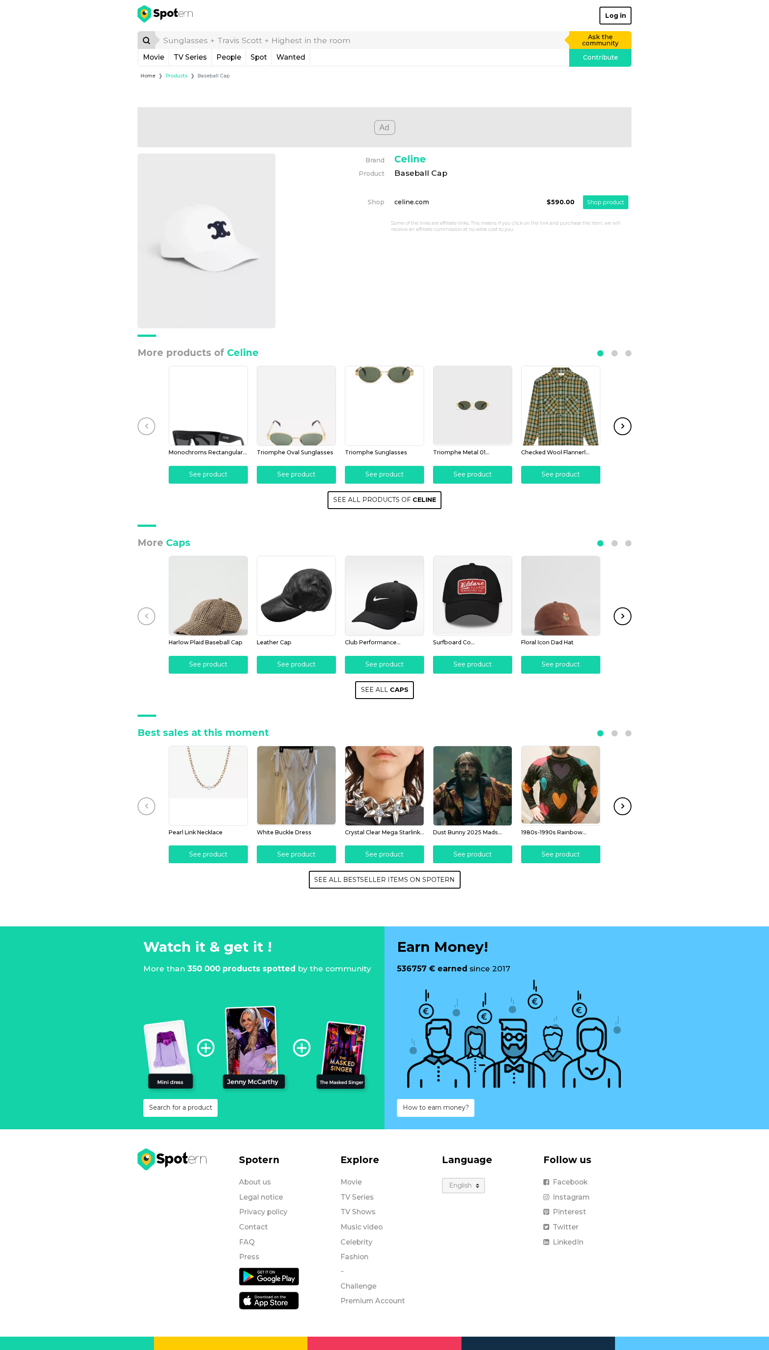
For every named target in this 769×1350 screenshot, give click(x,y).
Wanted (290, 57)
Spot (259, 57)
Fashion (354, 1257)
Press (249, 1257)
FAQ (247, 1242)
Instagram (571, 1197)
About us (255, 1182)
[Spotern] (166, 15)
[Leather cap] (296, 596)
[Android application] (269, 1276)
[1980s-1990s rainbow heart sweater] (560, 786)
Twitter (566, 1227)
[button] (600, 353)
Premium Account (372, 1301)
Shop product (605, 202)
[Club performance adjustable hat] (384, 596)
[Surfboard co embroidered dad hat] (472, 596)
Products (176, 76)
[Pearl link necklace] (208, 786)
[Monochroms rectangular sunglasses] (208, 406)
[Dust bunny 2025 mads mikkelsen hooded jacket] (472, 786)
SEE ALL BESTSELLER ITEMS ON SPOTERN (384, 880)
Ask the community (600, 40)
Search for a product (180, 1107)
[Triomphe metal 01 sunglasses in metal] (472, 406)
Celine (410, 159)
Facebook (570, 1182)
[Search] (146, 40)
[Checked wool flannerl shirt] (560, 406)
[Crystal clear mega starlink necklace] (384, 786)
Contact (253, 1227)
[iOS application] (269, 1300)
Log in (615, 16)
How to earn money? (436, 1107)
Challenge (358, 1286)
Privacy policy (263, 1212)
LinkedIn (568, 1242)
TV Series (190, 57)
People (228, 57)
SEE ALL (385, 690)
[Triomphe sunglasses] (384, 406)
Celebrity (356, 1242)
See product (208, 474)
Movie (153, 57)
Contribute (600, 57)
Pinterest (569, 1212)
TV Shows (358, 1212)
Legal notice (261, 1197)
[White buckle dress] (296, 786)
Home (148, 76)
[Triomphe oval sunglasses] (296, 406)
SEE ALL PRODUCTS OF (384, 500)
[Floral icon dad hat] (560, 596)
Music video (361, 1227)
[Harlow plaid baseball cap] (208, 596)
